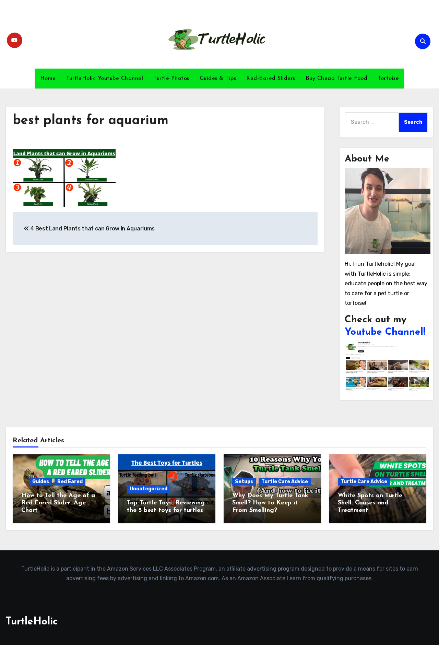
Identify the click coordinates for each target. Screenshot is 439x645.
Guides (40, 482)
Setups (244, 482)
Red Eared (70, 482)
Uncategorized (148, 489)
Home (48, 78)
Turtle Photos (171, 78)
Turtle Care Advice (284, 482)
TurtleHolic (32, 622)
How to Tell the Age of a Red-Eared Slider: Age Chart (58, 503)
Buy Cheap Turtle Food (337, 78)
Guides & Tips (218, 78)
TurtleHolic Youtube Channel (104, 78)
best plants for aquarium (90, 121)
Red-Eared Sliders (270, 78)
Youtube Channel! (385, 332)
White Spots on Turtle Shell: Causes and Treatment (370, 503)
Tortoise (388, 78)
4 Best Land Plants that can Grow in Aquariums (92, 228)
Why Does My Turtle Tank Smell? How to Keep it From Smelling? (270, 503)
